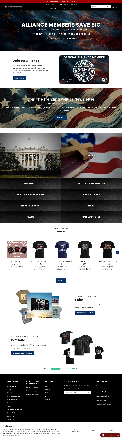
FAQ (8, 406)
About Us (10, 393)
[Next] (117, 252)
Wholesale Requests (13, 396)
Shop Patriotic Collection (22, 353)
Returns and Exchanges (14, 410)
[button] (110, 435)
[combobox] (101, 6)
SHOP (54, 5)
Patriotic (48, 389)
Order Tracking (12, 386)
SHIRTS (61, 231)
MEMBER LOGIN (68, 9)
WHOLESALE (64, 5)
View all (61, 280)
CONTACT (74, 5)
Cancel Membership (32, 394)
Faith (46, 393)
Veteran (47, 399)
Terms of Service (12, 416)
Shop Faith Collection (85, 313)
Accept (92, 431)
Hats (46, 386)
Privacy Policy (15, 435)
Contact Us (10, 389)
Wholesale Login (12, 399)
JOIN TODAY (19, 78)
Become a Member (32, 388)
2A (46, 396)
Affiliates (10, 403)
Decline (110, 431)
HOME (47, 5)
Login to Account (31, 391)
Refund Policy (11, 420)
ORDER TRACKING (54, 9)
